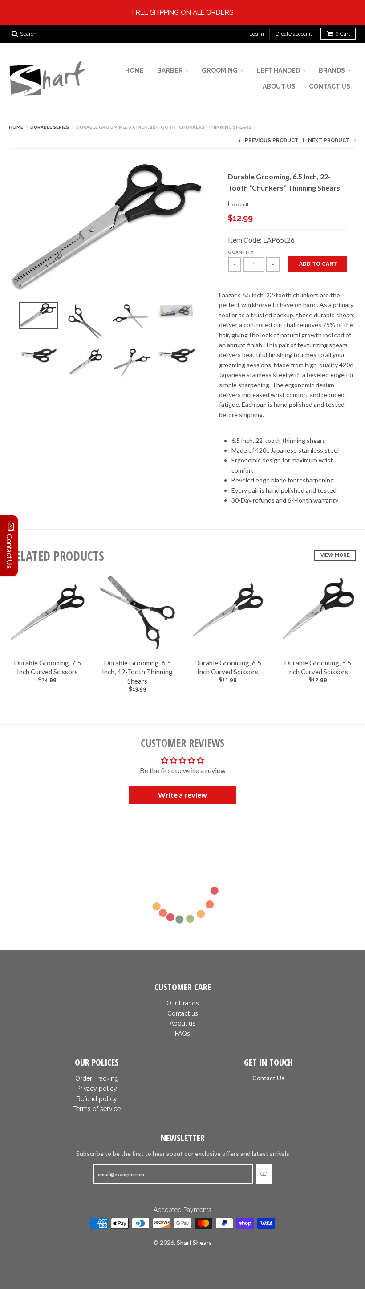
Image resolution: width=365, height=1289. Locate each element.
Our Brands (182, 1003)
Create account (294, 34)
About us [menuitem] (279, 86)
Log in (256, 34)
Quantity (241, 252)
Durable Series (49, 127)
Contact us (182, 1013)
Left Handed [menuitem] (278, 70)
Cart (342, 34)
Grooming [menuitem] (220, 70)
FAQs (182, 1033)
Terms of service (97, 1108)
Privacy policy (97, 1088)
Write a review (182, 794)
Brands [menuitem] (332, 70)
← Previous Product (269, 140)
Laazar (238, 204)
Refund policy (97, 1099)
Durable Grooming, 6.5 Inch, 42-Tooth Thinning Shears (137, 672)
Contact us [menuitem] (329, 86)
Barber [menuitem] (170, 70)
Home (16, 127)
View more (335, 555)
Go (263, 1174)
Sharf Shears (194, 1242)
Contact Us (268, 1078)
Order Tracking (96, 1078)
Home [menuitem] (134, 70)
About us (182, 1023)
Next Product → (332, 140)
